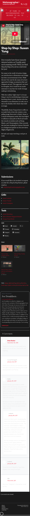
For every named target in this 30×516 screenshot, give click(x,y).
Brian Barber (11, 341)
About (3, 505)
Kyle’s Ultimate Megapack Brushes (12, 217)
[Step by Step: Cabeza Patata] (6, 248)
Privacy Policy (5, 508)
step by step (25, 285)
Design (6, 283)
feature (18, 283)
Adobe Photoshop (7, 214)
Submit (3, 506)
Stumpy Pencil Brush (8, 219)
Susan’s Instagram (8, 203)
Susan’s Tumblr (7, 201)
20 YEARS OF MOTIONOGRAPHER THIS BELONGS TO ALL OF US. (15, 14)
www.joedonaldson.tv (7, 299)
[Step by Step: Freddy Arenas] (19, 248)
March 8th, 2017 (11, 480)
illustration (23, 283)
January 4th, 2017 (11, 381)
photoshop (19, 285)
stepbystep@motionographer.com (14, 187)
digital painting (12, 283)
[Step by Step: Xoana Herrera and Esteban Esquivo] (6, 264)
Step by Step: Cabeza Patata (5, 254)
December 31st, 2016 (12, 343)
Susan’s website (7, 198)
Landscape (4, 285)
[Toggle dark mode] (24, 3)
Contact (3, 507)
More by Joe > (5, 325)
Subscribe (4, 509)
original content (11, 285)
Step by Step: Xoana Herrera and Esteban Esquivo (6, 271)
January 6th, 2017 (13, 415)
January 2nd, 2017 (12, 362)
